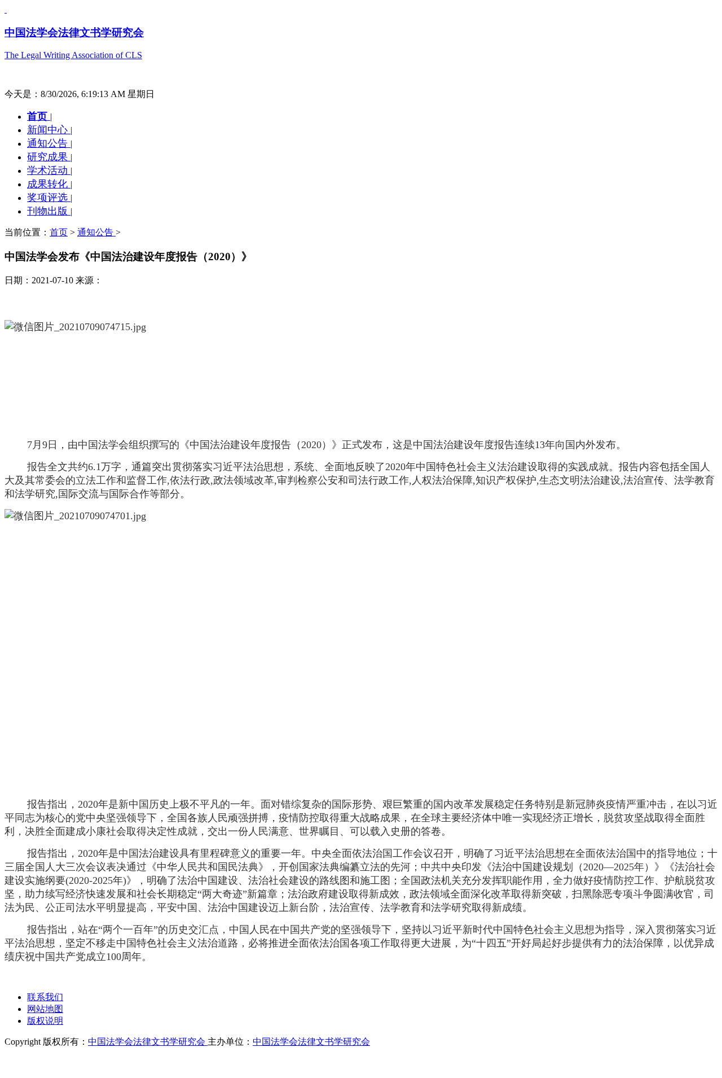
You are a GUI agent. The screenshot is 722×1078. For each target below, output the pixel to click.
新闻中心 (49, 129)
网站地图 (45, 1009)
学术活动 (49, 170)
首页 (38, 116)
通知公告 (49, 143)
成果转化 (49, 184)
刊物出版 (49, 211)
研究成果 (49, 157)
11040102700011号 (88, 1062)
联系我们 (45, 997)
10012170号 (27, 1062)
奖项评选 (49, 197)
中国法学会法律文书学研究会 (148, 1041)
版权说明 (45, 1021)
